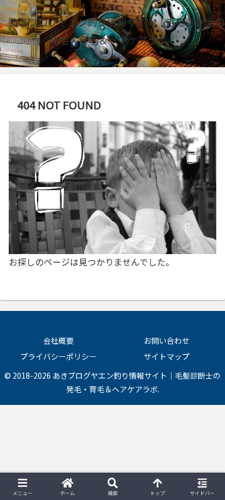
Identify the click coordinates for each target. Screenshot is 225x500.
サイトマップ (167, 356)
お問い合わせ (167, 340)
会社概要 (58, 340)
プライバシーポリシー (58, 356)
